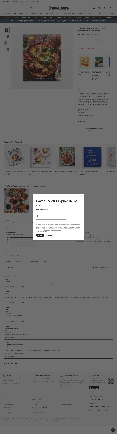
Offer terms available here (56, 230)
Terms (77, 228)
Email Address (42, 209)
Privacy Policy (47, 230)
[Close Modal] (82, 196)
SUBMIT (40, 235)
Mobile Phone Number (44, 218)
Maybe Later (49, 235)
